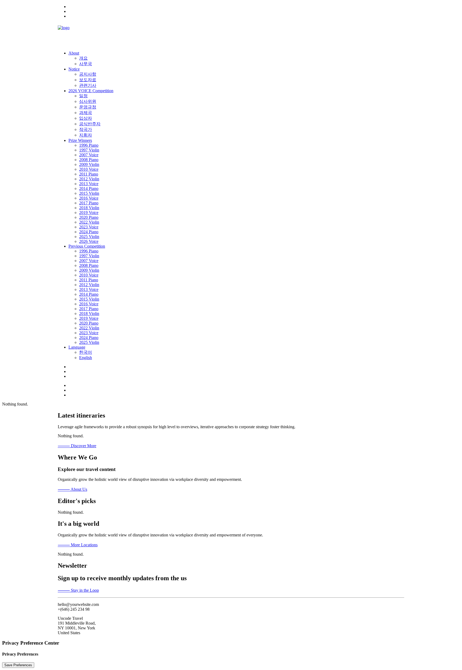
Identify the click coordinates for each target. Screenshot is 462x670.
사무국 (85, 63)
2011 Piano (88, 174)
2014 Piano (88, 188)
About (73, 53)
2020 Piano (88, 217)
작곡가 (85, 129)
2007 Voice (88, 155)
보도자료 (87, 79)
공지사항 (87, 74)
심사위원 (87, 101)
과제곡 (85, 112)
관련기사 (87, 85)
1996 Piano (88, 145)
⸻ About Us (72, 489)
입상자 (85, 118)
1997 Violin (89, 150)
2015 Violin (89, 193)
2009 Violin (89, 164)
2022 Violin (89, 222)
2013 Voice (88, 183)
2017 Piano (88, 203)
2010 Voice (88, 169)
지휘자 (85, 135)
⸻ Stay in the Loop (78, 590)
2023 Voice (88, 227)
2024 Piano (88, 231)
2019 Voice (88, 212)
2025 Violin (89, 236)
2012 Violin (89, 179)
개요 (83, 58)
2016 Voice (88, 198)
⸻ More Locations (78, 545)
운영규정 (87, 107)
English (85, 357)
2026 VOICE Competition (90, 90)
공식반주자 (90, 124)
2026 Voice (88, 241)
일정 (83, 96)
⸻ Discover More (77, 445)
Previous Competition (86, 246)
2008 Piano (88, 159)
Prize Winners (80, 140)
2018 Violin (89, 207)
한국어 (85, 352)
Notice (74, 69)
